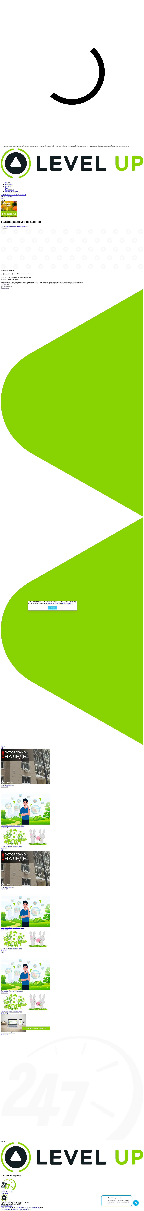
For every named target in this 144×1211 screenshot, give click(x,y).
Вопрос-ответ (9, 190)
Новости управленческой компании (13, 226)
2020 (26, 226)
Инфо (7, 188)
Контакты (8, 186)
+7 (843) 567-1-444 (7, 195)
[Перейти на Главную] (72, 177)
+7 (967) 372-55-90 (19, 195)
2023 (2, 952)
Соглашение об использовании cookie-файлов (58, 603)
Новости (7, 183)
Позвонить (4, 1193)
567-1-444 (6, 1191)
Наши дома (8, 184)
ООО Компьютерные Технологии (28, 1207)
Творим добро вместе (12, 191)
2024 (2, 748)
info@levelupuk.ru (6, 1206)
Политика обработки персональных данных (15, 1209)
